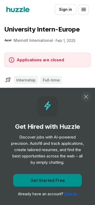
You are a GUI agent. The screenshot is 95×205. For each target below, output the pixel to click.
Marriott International (33, 40)
